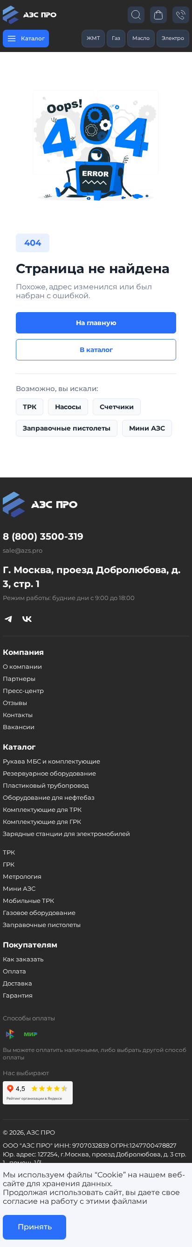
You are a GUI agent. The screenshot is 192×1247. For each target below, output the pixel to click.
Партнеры (19, 678)
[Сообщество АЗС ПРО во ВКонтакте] (27, 619)
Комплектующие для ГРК (42, 821)
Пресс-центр (23, 690)
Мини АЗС (147, 428)
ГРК (8, 864)
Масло (141, 38)
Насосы (68, 407)
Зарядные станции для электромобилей (66, 833)
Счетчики (117, 407)
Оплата (14, 971)
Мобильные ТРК (28, 900)
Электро (173, 38)
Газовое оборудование (39, 912)
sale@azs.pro (22, 550)
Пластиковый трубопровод (46, 785)
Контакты (18, 714)
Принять (35, 1226)
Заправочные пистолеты (66, 428)
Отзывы (15, 702)
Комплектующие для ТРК (42, 809)
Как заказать (23, 959)
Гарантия (18, 995)
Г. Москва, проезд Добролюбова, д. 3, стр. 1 (91, 576)
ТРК (29, 407)
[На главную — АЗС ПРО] (31, 15)
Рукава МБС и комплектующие (51, 761)
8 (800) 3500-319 (43, 536)
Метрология (22, 876)
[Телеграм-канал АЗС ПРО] (8, 619)
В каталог (96, 350)
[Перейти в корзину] (158, 14)
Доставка (17, 983)
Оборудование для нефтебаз (49, 797)
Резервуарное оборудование (49, 773)
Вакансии (18, 727)
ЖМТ (93, 38)
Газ (116, 38)
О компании (22, 666)
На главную (96, 323)
